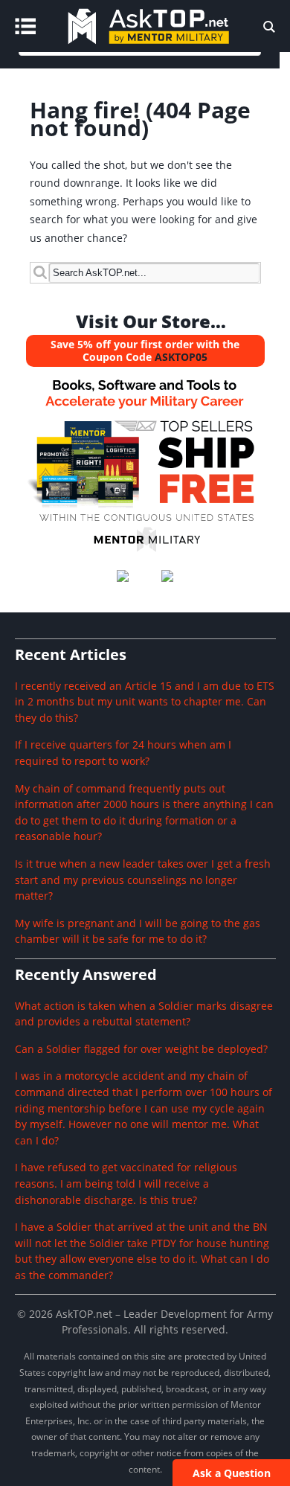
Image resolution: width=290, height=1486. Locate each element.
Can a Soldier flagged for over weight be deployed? (141, 1049)
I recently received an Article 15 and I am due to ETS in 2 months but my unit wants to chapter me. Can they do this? (144, 702)
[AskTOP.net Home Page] (170, 48)
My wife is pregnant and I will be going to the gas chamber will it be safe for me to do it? (137, 931)
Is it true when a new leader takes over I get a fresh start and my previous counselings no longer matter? (143, 879)
